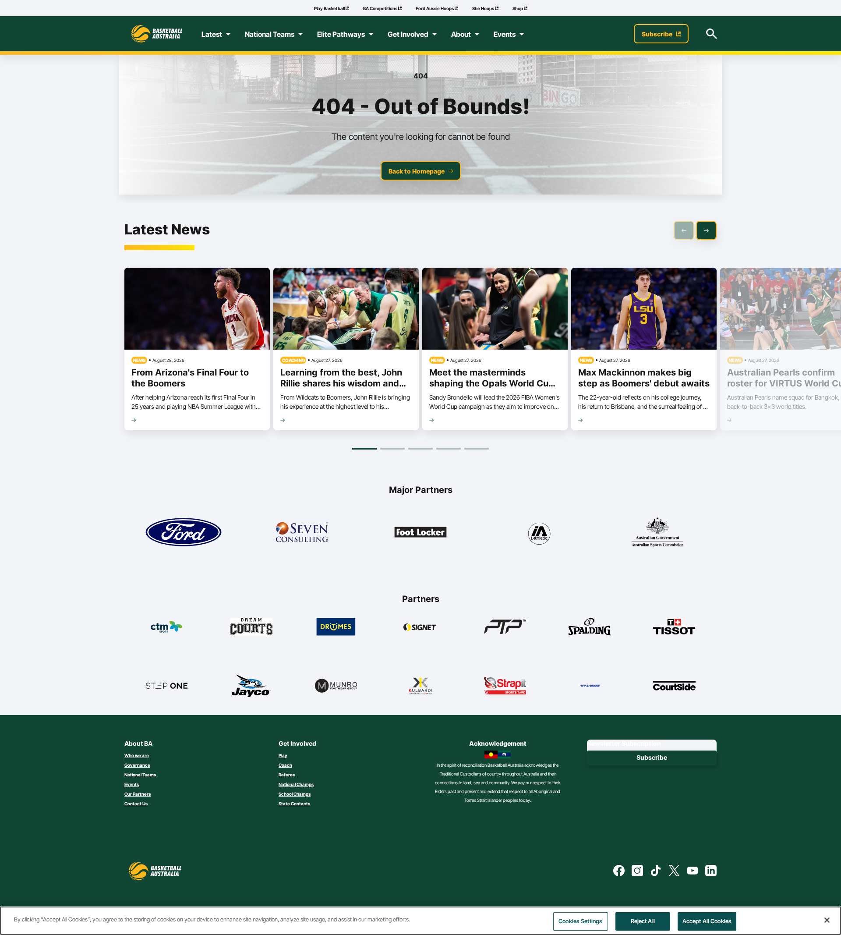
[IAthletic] (538, 532)
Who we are (136, 755)
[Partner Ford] (183, 532)
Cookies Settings (580, 920)
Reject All (643, 920)
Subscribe (651, 757)
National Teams (140, 774)
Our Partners (137, 794)
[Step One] (166, 686)
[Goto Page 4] (448, 449)
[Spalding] (590, 626)
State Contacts (294, 803)
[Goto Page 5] (476, 449)
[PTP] (505, 626)
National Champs (296, 784)
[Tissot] (674, 626)
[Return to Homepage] (156, 33)
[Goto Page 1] (364, 449)
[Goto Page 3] (420, 449)
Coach (285, 765)
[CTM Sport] (166, 626)
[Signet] (420, 626)
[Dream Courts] (251, 626)
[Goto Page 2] (392, 449)
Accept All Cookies (706, 920)
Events (131, 784)
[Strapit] (505, 686)
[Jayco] (251, 686)
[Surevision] (590, 686)
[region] (420, 921)
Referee (287, 774)
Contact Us (136, 803)
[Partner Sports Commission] (657, 532)
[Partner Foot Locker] (420, 532)
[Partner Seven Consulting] (301, 532)
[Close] (827, 920)
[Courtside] (674, 686)
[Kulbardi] (420, 686)
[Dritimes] (336, 626)
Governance (137, 765)
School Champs (295, 794)
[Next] (706, 230)
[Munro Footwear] (336, 686)
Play (283, 755)
